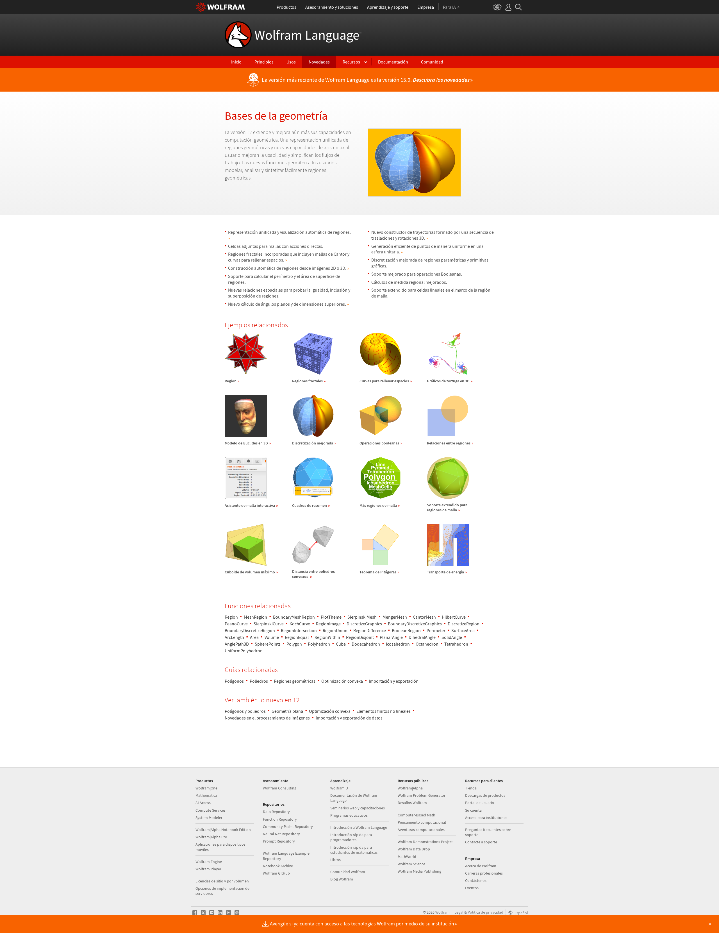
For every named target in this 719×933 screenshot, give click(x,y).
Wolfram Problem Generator (421, 795)
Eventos (472, 887)
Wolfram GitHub (276, 873)
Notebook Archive (278, 865)
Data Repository (276, 811)
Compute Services (210, 810)
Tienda (471, 788)
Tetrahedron (456, 644)
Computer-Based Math (416, 815)
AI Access (203, 802)
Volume (272, 637)
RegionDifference (369, 630)
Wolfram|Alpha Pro (211, 836)
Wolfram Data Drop (414, 849)
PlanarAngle (391, 637)
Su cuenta (473, 810)
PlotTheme (331, 617)
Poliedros (259, 681)
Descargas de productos (485, 795)
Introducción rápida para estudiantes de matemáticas (353, 850)
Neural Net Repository (281, 833)
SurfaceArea (463, 630)
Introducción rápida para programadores (351, 837)
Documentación (393, 62)
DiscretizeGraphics (364, 623)
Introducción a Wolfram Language (358, 827)
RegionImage (328, 623)
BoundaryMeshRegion (294, 617)
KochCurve (300, 623)
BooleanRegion (406, 630)
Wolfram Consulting (279, 788)
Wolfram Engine (208, 861)
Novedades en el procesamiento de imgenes (267, 718)
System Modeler (208, 817)
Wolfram (442, 912)
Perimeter (436, 630)
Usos (291, 62)
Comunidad (432, 62)
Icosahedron (398, 644)
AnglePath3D (237, 644)
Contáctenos (475, 880)
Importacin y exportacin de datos (349, 718)
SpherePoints (268, 644)
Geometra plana (287, 711)
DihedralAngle (422, 637)
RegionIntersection (299, 630)
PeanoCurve (236, 623)
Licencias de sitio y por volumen (222, 881)
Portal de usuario (479, 802)
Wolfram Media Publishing (419, 871)
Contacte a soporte (481, 842)
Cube (341, 644)
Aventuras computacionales (421, 829)
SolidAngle (452, 637)
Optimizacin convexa (342, 681)
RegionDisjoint (360, 637)
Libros (335, 859)
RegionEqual (297, 637)
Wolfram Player (208, 868)
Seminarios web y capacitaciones (357, 808)
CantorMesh (424, 617)
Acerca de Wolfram (480, 865)
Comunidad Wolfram (347, 871)
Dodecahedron (366, 644)
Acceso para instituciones (486, 817)
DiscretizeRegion (463, 623)
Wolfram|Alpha (410, 788)
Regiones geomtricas (294, 681)
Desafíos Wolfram (412, 802)
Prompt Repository (279, 841)
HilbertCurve (454, 617)
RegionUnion (335, 630)
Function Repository (280, 819)
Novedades (319, 62)
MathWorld (407, 856)
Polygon (294, 644)
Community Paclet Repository (288, 826)
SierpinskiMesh (362, 617)
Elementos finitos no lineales (383, 711)
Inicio (236, 62)
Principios (264, 62)
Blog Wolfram (341, 879)
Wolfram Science (411, 863)
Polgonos (234, 681)
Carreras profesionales (484, 873)
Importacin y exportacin (393, 681)
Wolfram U (339, 788)
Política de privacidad (485, 912)
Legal (458, 912)
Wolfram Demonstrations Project (425, 841)
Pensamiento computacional (422, 822)
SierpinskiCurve (269, 623)
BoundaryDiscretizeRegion (250, 630)
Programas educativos (349, 815)
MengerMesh (395, 617)
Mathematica (206, 795)
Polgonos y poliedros (245, 711)
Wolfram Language (307, 34)
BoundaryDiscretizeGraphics (415, 623)
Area (254, 637)
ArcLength (234, 637)
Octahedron (427, 644)
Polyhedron (319, 644)
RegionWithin (327, 637)
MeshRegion (255, 617)
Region (231, 617)
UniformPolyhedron (244, 650)
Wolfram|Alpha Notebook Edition (223, 829)
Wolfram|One (206, 788)
